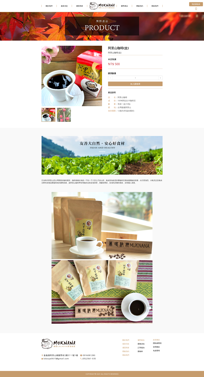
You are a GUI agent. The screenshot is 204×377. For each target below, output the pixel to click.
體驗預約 (139, 6)
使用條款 (156, 347)
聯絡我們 (155, 6)
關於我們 (49, 6)
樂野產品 (124, 6)
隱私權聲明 (157, 343)
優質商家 (79, 6)
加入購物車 (135, 83)
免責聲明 (156, 350)
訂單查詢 (141, 347)
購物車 (140, 351)
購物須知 (141, 344)
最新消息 (64, 6)
